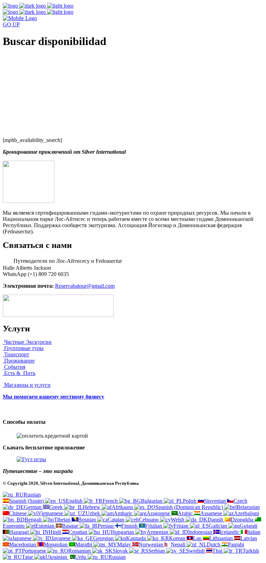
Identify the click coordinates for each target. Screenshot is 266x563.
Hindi (55, 532)
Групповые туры (23, 348)
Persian (106, 526)
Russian (32, 495)
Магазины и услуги (27, 385)
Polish (190, 501)
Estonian (45, 526)
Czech (240, 501)
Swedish (196, 551)
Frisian (182, 526)
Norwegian (152, 544)
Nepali (179, 544)
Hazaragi (19, 532)
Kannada (136, 538)
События (14, 367)
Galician (219, 526)
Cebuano (149, 519)
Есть (9, 373)
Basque (71, 526)
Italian (253, 532)
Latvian (248, 538)
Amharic (124, 513)
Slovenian (215, 501)
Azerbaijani (246, 513)
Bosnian (87, 519)
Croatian (79, 532)
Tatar (28, 557)
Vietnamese (51, 513)
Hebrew (92, 507)
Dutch (214, 544)
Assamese (211, 513)
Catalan (117, 519)
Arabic (186, 513)
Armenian (158, 532)
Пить (28, 373)
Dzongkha (243, 519)
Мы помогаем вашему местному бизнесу (53, 397)
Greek (56, 507)
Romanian (80, 551)
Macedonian (23, 544)
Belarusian (248, 507)
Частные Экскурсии (27, 342)
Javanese (61, 538)
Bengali (34, 519)
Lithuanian (221, 538)
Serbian (157, 551)
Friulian (154, 526)
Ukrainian (57, 557)
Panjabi (236, 544)
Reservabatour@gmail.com (85, 286)
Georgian (104, 538)
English (75, 501)
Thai (218, 551)
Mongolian (56, 544)
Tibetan (63, 519)
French (111, 501)
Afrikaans (123, 507)
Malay (124, 544)
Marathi (84, 544)
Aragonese (159, 513)
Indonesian (200, 532)
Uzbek (93, 513)
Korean (178, 538)
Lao (198, 538)
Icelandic (230, 532)
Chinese (18, 513)
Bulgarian (152, 501)
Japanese (22, 538)
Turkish (250, 551)
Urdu (81, 557)
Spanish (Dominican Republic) (190, 507)
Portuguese (34, 551)
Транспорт (16, 354)
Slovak (121, 551)
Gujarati (248, 526)
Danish (215, 519)
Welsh (178, 519)
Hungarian (123, 532)
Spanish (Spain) (27, 501)
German (33, 507)
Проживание (19, 361)
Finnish (130, 526)
